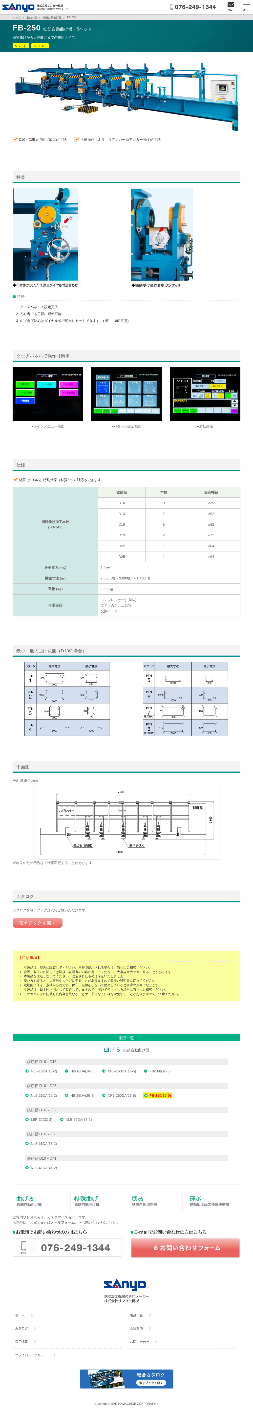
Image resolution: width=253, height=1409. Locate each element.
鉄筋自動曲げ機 (52, 17)
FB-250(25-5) (160, 1095)
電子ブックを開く (37, 922)
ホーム (17, 17)
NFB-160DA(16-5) (122, 1071)
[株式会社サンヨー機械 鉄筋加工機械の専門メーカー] (37, 12)
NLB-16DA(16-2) (44, 1071)
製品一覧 (31, 17)
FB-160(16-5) (160, 1071)
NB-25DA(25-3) (82, 1095)
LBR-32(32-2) (41, 1119)
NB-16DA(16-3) (82, 1071)
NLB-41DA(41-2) (44, 1168)
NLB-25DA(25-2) (44, 1095)
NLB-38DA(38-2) (44, 1144)
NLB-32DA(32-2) (79, 1119)
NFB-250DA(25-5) (122, 1095)
